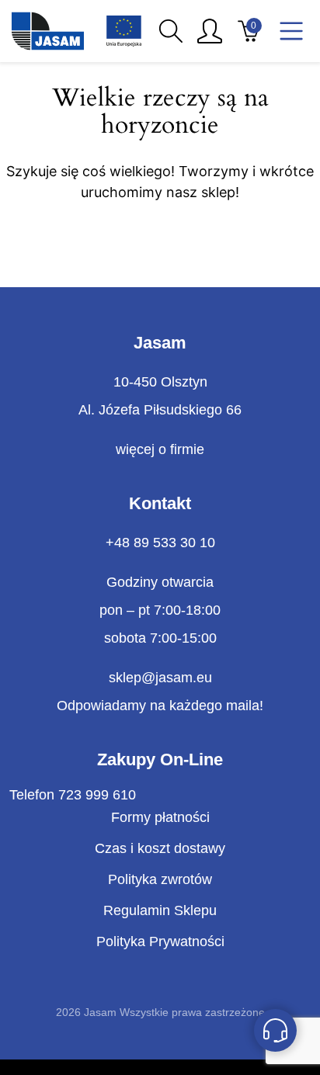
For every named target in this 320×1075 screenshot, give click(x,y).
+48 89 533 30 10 (160, 542)
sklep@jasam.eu (160, 677)
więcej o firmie (160, 449)
